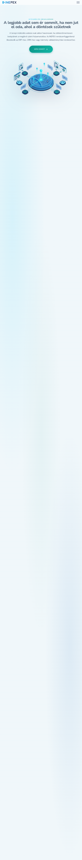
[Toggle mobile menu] (78, 2)
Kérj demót (39, 49)
